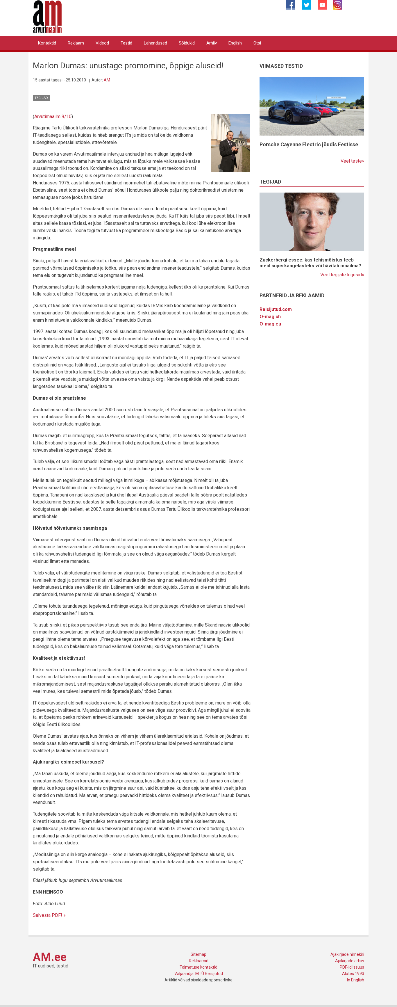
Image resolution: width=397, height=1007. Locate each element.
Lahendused (155, 43)
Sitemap (198, 954)
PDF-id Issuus (352, 967)
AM (107, 80)
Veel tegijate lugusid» (342, 274)
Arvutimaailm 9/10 (52, 116)
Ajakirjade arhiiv (349, 960)
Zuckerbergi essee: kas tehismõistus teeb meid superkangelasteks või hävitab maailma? (310, 262)
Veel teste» (352, 161)
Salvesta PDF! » (49, 915)
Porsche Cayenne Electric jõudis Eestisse (309, 144)
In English (355, 980)
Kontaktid (47, 43)
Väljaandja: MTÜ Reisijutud (198, 973)
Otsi (257, 43)
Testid (126, 43)
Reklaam (76, 43)
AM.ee (50, 957)
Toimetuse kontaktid (198, 967)
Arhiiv (211, 43)
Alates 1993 (353, 973)
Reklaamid (198, 960)
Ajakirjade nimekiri (347, 954)
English (235, 43)
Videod (102, 43)
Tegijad (41, 98)
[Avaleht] (47, 16)
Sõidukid (187, 43)
